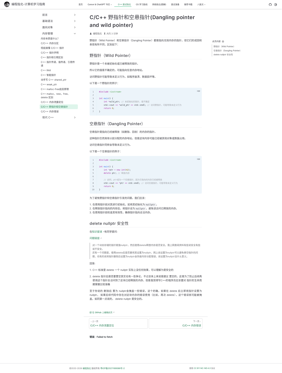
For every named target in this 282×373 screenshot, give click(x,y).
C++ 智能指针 (48, 75)
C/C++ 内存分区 (50, 43)
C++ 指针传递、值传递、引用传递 (58, 64)
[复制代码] (198, 92)
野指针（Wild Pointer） (224, 46)
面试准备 (175, 4)
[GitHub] (270, 4)
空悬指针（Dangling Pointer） (228, 50)
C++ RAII (46, 70)
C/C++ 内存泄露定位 (52, 102)
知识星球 (97, 231)
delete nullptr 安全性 (223, 54)
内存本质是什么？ (50, 38)
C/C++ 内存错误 (50, 111)
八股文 (199, 5)
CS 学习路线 (141, 4)
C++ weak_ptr (49, 84)
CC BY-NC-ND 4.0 (202, 368)
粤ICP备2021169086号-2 (112, 368)
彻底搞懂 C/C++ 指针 (52, 47)
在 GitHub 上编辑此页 (102, 312)
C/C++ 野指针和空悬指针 (54, 106)
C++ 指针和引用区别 (52, 57)
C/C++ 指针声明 (50, 52)
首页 (81, 4)
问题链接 (95, 238)
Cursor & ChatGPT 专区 (99, 5)
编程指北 (97, 33)
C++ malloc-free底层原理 (55, 89)
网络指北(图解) (159, 4)
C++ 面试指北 (124, 4)
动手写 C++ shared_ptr (53, 79)
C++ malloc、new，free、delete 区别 (55, 95)
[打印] (223, 41)
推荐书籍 (188, 4)
